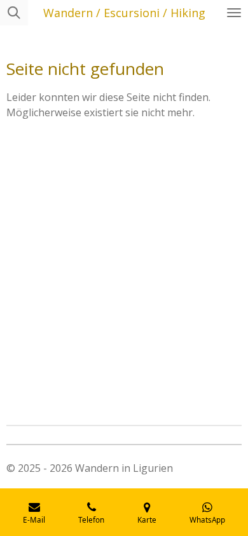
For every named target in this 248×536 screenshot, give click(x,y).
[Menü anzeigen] (234, 12)
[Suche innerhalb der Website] (14, 12)
